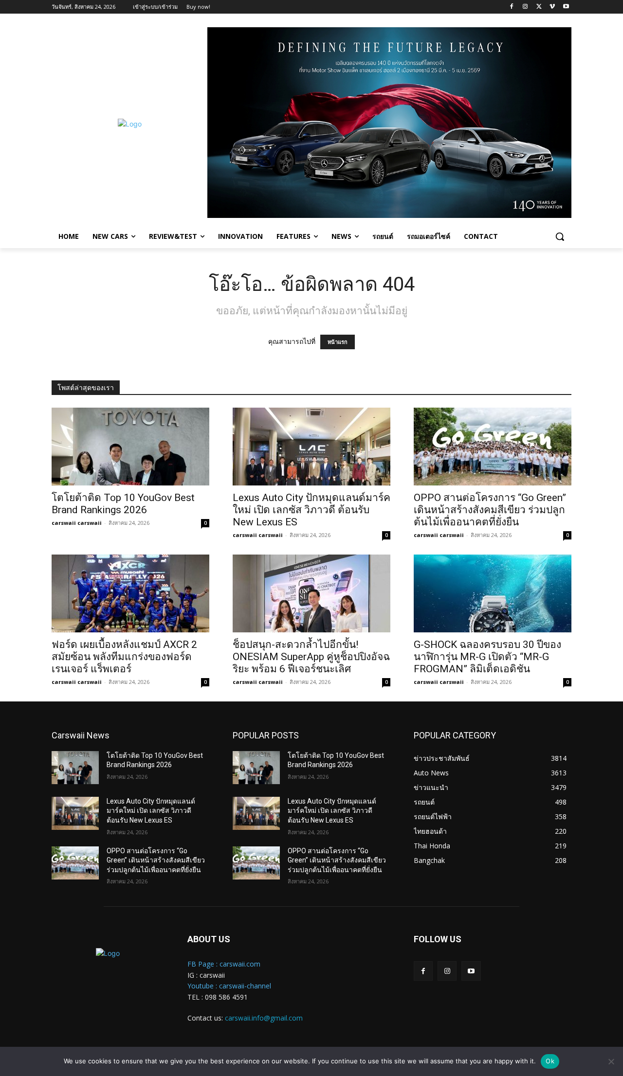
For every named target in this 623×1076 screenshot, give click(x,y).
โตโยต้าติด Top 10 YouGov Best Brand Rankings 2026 (123, 504)
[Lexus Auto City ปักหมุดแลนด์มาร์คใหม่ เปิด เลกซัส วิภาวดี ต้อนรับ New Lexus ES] (311, 446)
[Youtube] (565, 7)
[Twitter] (539, 7)
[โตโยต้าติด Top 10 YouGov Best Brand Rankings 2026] (130, 446)
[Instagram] (525, 7)
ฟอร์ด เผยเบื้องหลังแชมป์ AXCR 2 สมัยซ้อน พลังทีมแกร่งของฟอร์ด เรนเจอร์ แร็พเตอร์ (124, 657)
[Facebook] (511, 7)
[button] (559, 236)
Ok (550, 1061)
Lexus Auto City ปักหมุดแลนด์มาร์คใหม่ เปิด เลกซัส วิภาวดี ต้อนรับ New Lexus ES (311, 510)
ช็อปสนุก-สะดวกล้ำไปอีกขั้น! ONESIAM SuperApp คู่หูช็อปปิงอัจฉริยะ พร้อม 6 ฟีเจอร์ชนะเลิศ (311, 657)
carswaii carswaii (77, 522)
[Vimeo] (552, 7)
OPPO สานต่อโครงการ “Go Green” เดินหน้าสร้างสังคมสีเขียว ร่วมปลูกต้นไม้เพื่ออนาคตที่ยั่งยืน (490, 510)
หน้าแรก (338, 342)
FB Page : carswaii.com (223, 963)
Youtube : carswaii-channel (229, 985)
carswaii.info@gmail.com (264, 1017)
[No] (611, 1061)
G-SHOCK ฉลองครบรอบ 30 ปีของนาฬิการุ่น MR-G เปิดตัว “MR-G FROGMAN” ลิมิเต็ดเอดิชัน (487, 657)
